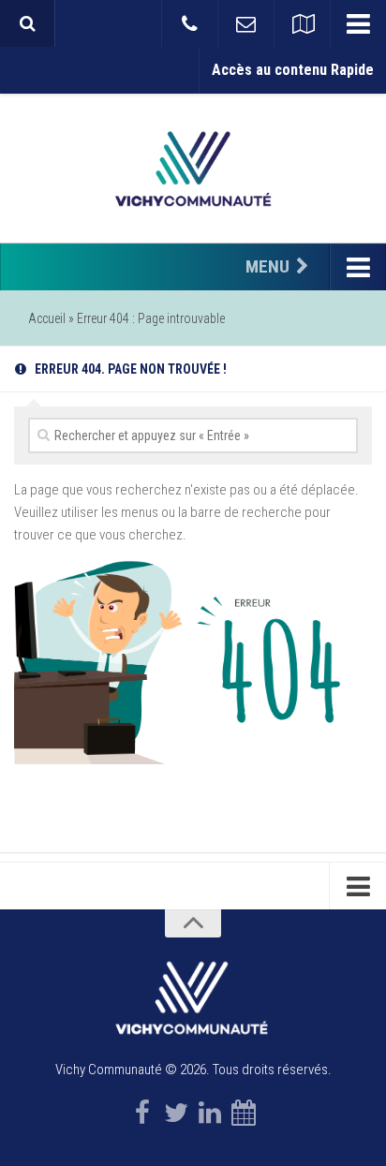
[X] (176, 1113)
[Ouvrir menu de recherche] (27, 23)
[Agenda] (243, 1113)
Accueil (47, 318)
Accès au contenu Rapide (293, 70)
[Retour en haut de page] (193, 923)
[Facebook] (142, 1113)
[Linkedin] (210, 1113)
